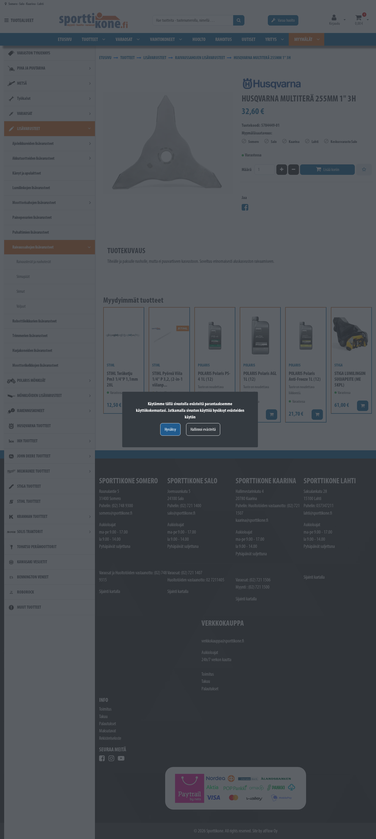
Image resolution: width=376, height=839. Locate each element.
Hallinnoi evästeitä (203, 429)
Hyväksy (170, 429)
